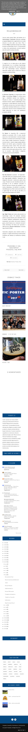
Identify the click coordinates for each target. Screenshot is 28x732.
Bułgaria (22, 673)
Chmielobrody (7, 485)
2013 (5, 624)
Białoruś (5, 671)
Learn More (12, 11)
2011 (5, 628)
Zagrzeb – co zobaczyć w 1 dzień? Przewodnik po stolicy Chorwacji (11, 528)
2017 (5, 562)
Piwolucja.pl (7, 493)
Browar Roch (11, 689)
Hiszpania (15, 669)
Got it (18, 11)
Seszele (4, 678)
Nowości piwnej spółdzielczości (12, 579)
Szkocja (4, 666)
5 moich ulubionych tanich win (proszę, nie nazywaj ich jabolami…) (11, 495)
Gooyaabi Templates (7, 727)
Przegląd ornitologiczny (10, 594)
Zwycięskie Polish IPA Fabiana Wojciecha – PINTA (10, 474)
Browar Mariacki (8, 585)
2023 (5, 549)
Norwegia (10, 664)
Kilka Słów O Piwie (8, 505)
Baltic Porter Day (7, 306)
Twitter (19, 254)
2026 (5, 542)
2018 (5, 559)
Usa (20, 664)
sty (6, 615)
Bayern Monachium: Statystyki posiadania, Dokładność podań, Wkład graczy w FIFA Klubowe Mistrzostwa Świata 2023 (10, 508)
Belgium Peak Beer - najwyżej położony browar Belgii (10, 516)
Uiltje (20, 261)
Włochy (4, 669)
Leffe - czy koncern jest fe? (14, 696)
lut (6, 613)
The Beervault (7, 514)
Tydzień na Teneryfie (9, 597)
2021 (5, 553)
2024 (5, 547)
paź (6, 568)
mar (6, 611)
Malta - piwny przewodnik (14, 703)
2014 (5, 622)
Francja (10, 671)
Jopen (6, 582)
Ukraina (10, 673)
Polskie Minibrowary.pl (9, 467)
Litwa (20, 669)
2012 (5, 626)
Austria (9, 669)
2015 (5, 620)
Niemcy (4, 664)
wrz (6, 570)
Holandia (13, 261)
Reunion (15, 671)
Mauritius (12, 676)
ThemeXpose (15, 725)
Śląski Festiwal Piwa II (10, 603)
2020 (5, 555)
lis (5, 566)
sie (6, 572)
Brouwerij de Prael (9, 576)
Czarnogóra (5, 676)
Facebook (10, 254)
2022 (5, 551)
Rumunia (18, 676)
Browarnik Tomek (8, 478)
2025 (5, 544)
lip (5, 574)
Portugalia (10, 666)
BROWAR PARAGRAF (9, 499)
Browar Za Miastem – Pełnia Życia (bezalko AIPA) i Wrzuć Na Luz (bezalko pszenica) (11, 488)
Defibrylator (7, 600)
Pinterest (14, 257)
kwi (6, 609)
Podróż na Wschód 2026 (9, 468)
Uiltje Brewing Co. (9, 588)
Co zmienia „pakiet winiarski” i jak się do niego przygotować (11, 501)
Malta (20, 666)
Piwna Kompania (8, 526)
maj (6, 607)
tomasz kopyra (7, 472)
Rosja (20, 671)
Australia (16, 673)
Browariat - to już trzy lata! (9, 334)
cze (6, 605)
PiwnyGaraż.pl (7, 521)
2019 (5, 557)
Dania (16, 666)
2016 (5, 617)
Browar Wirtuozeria (9, 591)
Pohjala (16, 261)
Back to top (21, 730)
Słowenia (5, 673)
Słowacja (16, 664)
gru (6, 564)
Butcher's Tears (6, 362)
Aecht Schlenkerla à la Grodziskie (11, 522)
